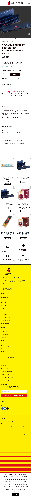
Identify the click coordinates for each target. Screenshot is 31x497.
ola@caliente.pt (7, 288)
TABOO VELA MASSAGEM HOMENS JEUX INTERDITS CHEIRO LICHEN (23, 233)
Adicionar (15, 75)
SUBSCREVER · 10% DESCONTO (14, 395)
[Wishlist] (29, 34)
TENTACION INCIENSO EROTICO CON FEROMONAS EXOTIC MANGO (23, 177)
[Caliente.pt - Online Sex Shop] (15, 3)
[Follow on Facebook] (2, 408)
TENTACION (8, 84)
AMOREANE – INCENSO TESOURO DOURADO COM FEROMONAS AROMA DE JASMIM (7, 178)
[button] (2, 3)
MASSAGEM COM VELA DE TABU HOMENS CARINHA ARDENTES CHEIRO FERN (24, 206)
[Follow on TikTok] (7, 408)
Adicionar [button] (7, 183)
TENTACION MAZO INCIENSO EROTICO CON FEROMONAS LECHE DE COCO (7, 233)
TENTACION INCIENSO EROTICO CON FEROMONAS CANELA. (7, 206)
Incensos (13, 41)
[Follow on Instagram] (5, 408)
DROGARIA (5, 41)
